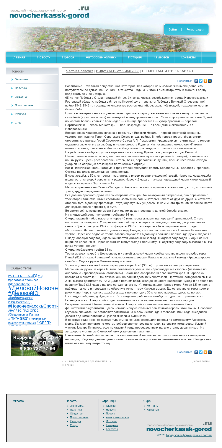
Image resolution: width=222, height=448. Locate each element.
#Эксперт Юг (37, 319)
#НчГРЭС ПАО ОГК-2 (23, 310)
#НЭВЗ (28, 298)
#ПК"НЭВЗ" (18, 318)
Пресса (68, 57)
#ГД (34, 276)
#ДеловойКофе (19, 284)
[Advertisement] (32, 196)
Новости (44, 57)
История (135, 57)
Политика (21, 88)
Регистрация (195, 29)
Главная (18, 57)
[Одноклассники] (205, 80)
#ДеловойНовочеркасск (42, 288)
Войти (172, 29)
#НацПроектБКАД (19, 302)
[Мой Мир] (210, 80)
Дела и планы (203, 361)
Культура (20, 114)
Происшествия (24, 105)
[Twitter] (201, 80)
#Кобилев (16, 298)
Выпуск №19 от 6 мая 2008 (117, 71)
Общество (21, 96)
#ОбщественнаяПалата (23, 314)
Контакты (188, 57)
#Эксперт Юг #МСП (22, 323)
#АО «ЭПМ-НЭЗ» (19, 276)
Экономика (21, 79)
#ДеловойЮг (24, 293)
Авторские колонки (101, 57)
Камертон (161, 57)
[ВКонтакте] (196, 80)
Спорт (19, 122)
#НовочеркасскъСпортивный (39, 305)
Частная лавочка (79, 71)
